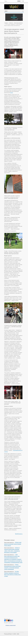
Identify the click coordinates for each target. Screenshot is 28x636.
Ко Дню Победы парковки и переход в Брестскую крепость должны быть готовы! (12, 574)
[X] (8, 620)
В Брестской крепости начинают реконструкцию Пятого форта (12, 544)
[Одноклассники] (7, 620)
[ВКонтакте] (5, 620)
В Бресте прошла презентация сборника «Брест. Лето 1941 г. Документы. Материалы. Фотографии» (12, 550)
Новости (11, 22)
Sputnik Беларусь (18, 533)
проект (11, 92)
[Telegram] (12, 620)
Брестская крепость (18, 22)
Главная (6, 22)
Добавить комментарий (10, 625)
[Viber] (10, 620)
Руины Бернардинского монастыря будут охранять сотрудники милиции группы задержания (12, 567)
